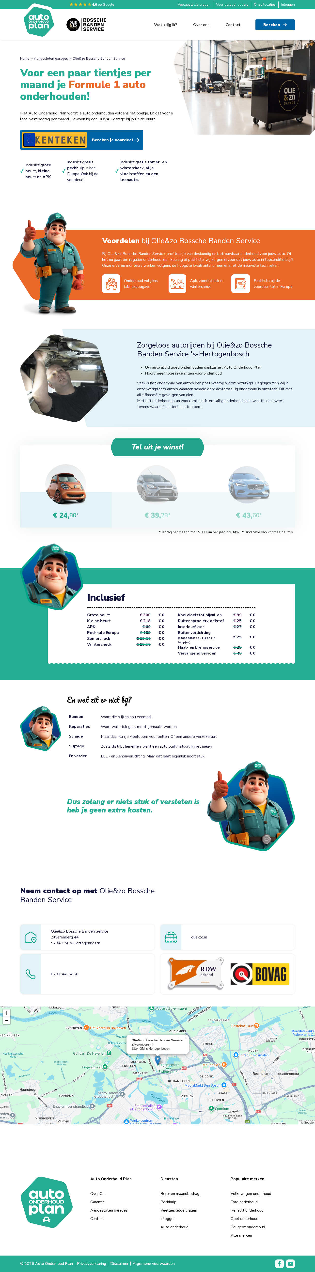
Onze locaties (265, 4)
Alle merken (241, 1223)
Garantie (97, 1190)
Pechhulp (168, 1190)
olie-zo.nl (199, 925)
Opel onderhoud (244, 1207)
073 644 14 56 (65, 962)
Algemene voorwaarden (154, 1252)
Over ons (201, 25)
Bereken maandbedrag (179, 1182)
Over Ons (98, 1182)
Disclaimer (119, 1252)
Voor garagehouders (232, 4)
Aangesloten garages (51, 58)
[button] (158, 1049)
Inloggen (288, 4)
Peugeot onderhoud (248, 1215)
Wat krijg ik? (165, 25)
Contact (233, 25)
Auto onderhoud (174, 1215)
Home (24, 58)
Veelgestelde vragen (194, 4)
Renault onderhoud (247, 1198)
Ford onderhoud (244, 1190)
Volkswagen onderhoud (251, 1182)
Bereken (271, 25)
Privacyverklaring (91, 1252)
